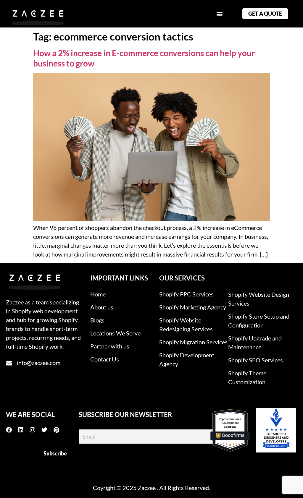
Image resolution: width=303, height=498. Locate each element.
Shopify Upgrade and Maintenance (255, 343)
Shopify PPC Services (186, 294)
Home (98, 294)
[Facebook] (12, 430)
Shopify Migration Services (193, 341)
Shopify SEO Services (255, 360)
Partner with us (109, 346)
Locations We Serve (115, 333)
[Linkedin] (24, 430)
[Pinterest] (59, 430)
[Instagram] (35, 430)
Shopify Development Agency (186, 359)
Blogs (97, 320)
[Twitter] (47, 430)
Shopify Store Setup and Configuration (258, 321)
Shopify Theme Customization (247, 377)
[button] (219, 14)
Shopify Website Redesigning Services (186, 324)
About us (101, 307)
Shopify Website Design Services (258, 299)
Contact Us (104, 359)
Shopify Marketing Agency (192, 307)
